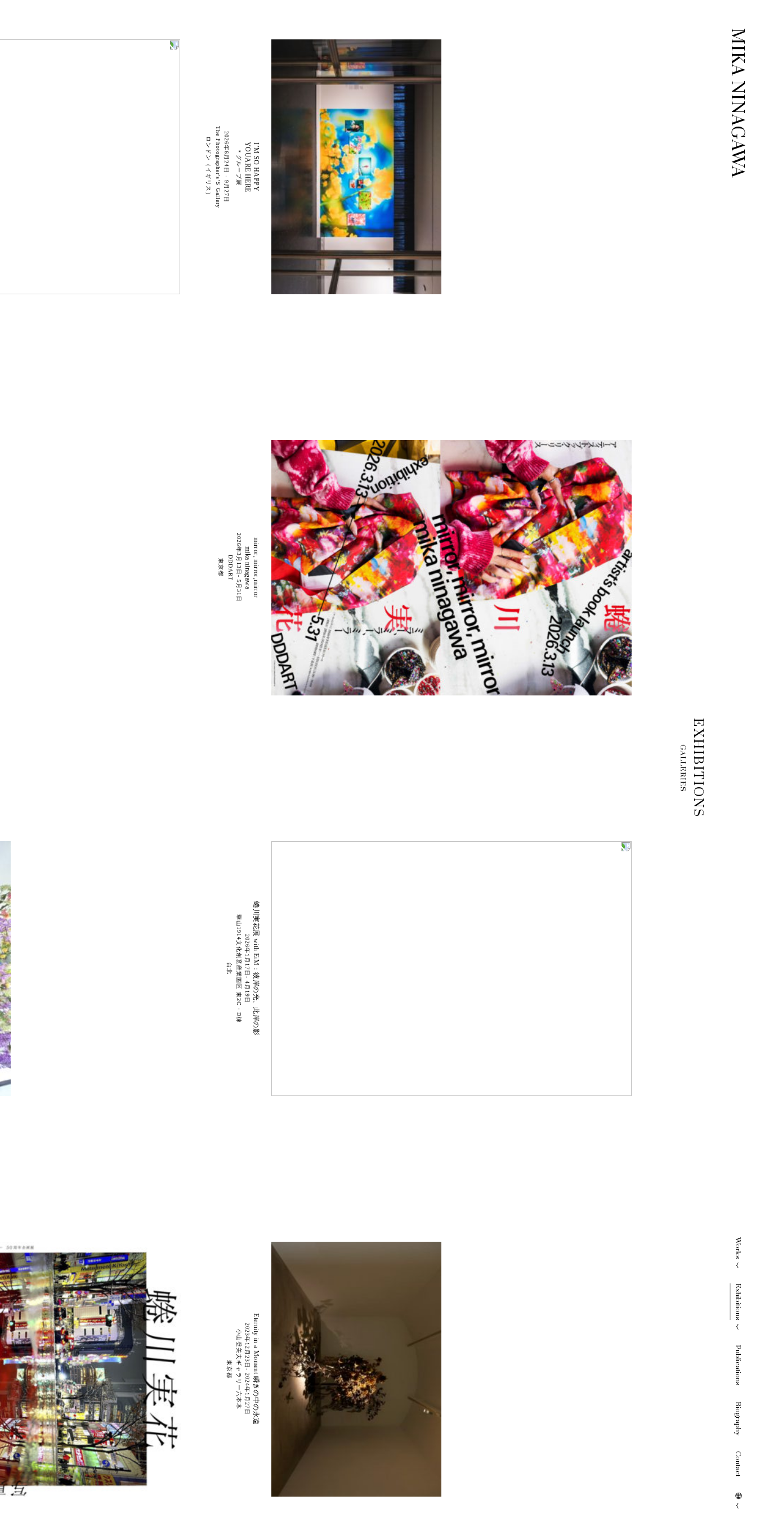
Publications (738, 1365)
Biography (738, 1418)
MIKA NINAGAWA (737, 103)
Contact (738, 1464)
